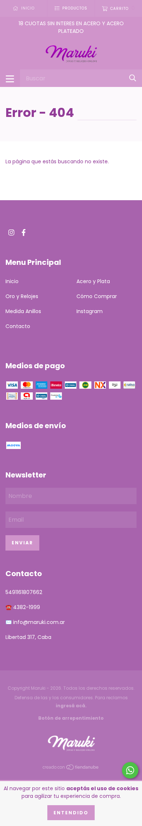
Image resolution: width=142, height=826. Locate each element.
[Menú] (10, 78)
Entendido (71, 813)
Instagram (89, 311)
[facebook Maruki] (24, 232)
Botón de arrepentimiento (71, 718)
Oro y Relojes (21, 296)
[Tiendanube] (71, 768)
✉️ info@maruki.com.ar (35, 622)
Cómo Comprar (96, 296)
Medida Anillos (23, 311)
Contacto (17, 326)
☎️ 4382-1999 (22, 607)
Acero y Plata (93, 281)
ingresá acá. (71, 706)
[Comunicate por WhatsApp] (130, 770)
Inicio (12, 281)
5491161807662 (23, 592)
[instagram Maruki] (11, 232)
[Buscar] (132, 78)
